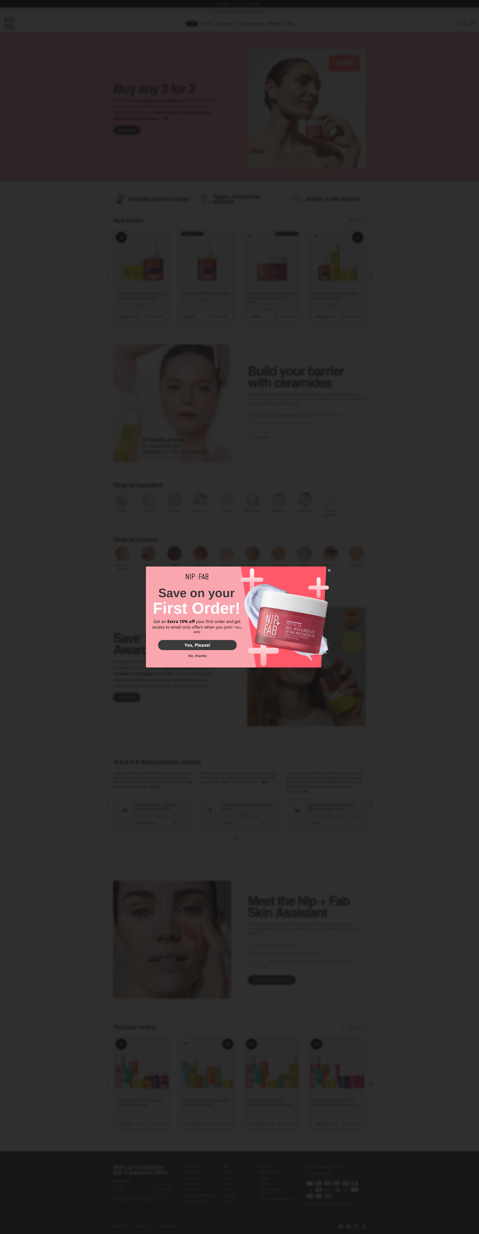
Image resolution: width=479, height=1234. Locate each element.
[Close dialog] (329, 570)
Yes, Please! (197, 645)
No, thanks (197, 655)
